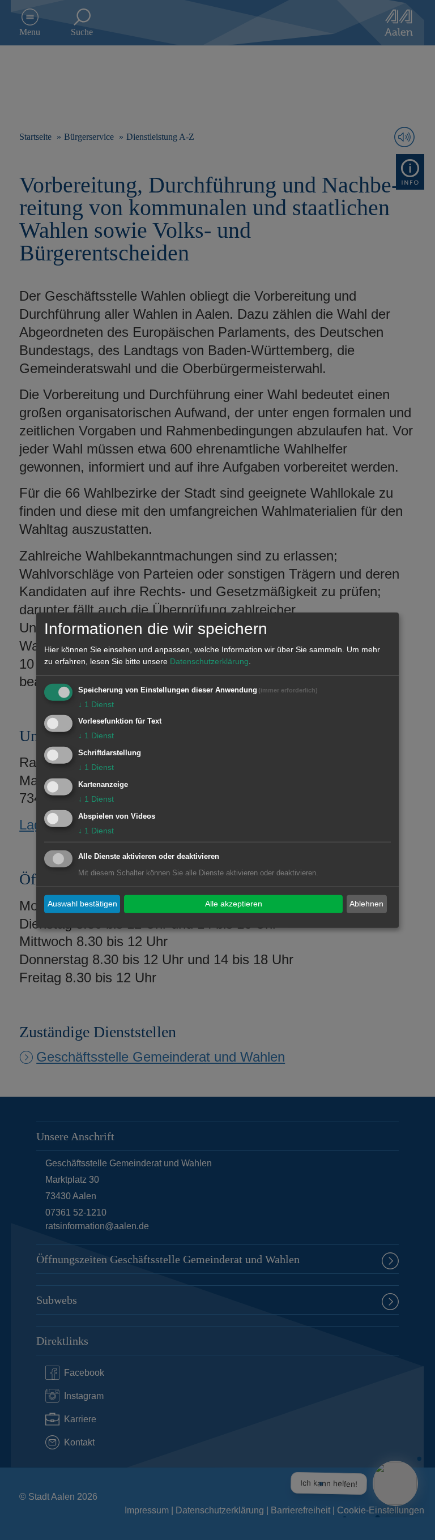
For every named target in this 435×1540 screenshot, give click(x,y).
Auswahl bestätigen (82, 903)
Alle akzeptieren (233, 903)
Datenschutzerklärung (209, 660)
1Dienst (96, 703)
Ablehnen (366, 903)
